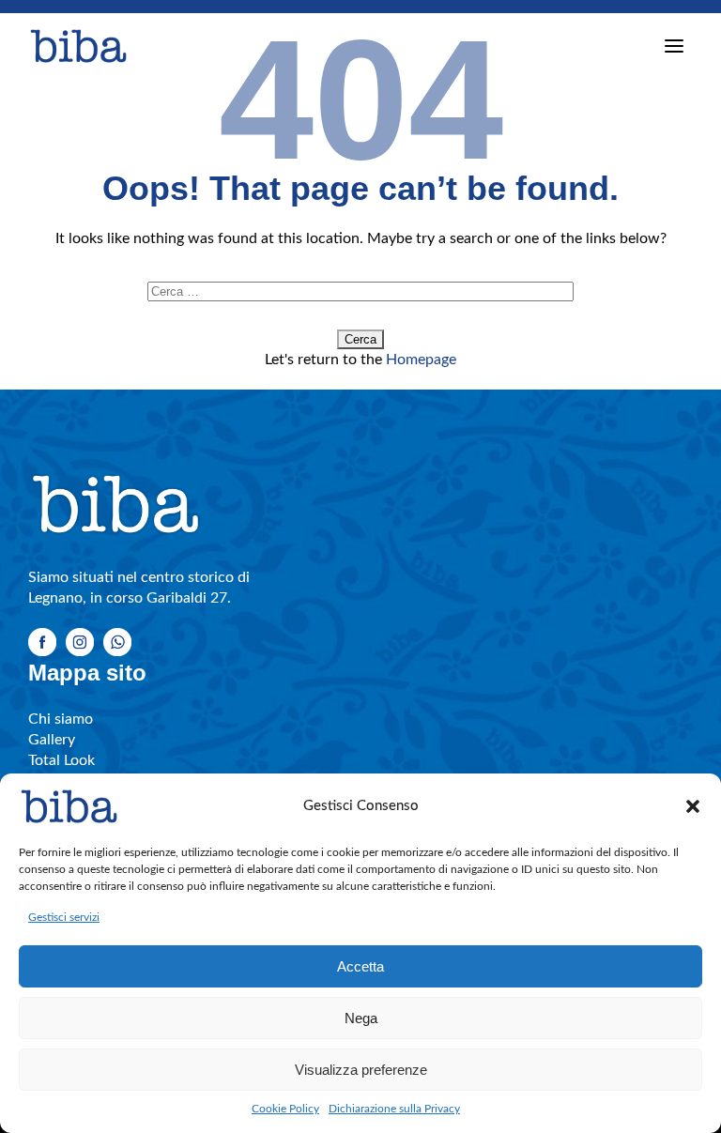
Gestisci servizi (64, 917)
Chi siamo (60, 719)
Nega (361, 1018)
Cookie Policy (285, 1108)
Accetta (360, 966)
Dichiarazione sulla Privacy (394, 1108)
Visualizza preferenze (361, 1070)
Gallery (51, 739)
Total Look (61, 760)
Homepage (421, 359)
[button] (692, 806)
